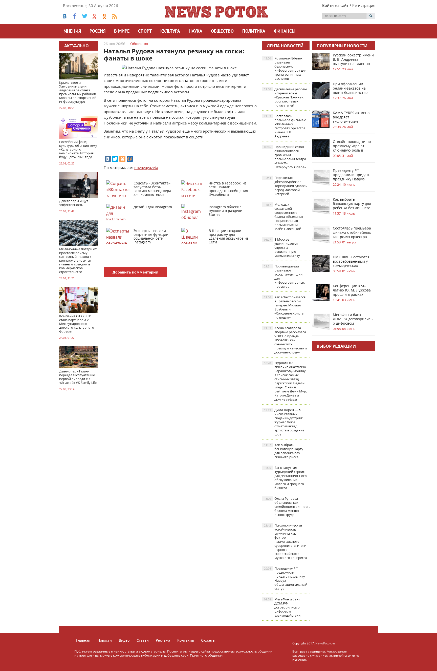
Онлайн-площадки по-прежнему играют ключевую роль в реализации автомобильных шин (352, 145)
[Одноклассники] (122, 159)
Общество (222, 31)
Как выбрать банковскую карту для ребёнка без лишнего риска (283, 451)
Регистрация (363, 5)
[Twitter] (115, 159)
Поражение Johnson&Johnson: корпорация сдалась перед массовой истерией (285, 185)
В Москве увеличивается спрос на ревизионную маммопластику (282, 247)
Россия (97, 31)
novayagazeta (146, 167)
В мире (121, 31)
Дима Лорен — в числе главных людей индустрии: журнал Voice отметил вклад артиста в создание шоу (284, 422)
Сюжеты (208, 640)
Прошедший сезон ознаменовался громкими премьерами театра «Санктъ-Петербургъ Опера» (285, 156)
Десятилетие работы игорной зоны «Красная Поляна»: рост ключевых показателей (285, 97)
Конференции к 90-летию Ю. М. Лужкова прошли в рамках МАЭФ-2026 (352, 290)
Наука (195, 31)
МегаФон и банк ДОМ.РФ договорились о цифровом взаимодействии (282, 607)
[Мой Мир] (130, 159)
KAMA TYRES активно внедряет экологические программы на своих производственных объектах (351, 117)
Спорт (145, 31)
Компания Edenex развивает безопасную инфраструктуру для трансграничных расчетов (285, 68)
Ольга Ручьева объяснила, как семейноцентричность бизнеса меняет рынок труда (287, 506)
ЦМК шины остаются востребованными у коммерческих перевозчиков (351, 261)
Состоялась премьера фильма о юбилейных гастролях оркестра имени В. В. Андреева (285, 126)
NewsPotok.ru (325, 643)
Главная (83, 640)
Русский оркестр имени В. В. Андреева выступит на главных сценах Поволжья (353, 59)
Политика (253, 31)
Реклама (163, 640)
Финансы (284, 31)
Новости (104, 640)
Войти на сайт (335, 5)
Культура (170, 31)
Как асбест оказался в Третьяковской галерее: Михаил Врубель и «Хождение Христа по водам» (284, 307)
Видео (124, 640)
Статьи (143, 640)
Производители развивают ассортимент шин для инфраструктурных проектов (284, 276)
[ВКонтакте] (108, 159)
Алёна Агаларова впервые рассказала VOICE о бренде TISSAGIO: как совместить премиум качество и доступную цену (285, 340)
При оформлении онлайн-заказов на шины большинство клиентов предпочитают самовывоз (350, 88)
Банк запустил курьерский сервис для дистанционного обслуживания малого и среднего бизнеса (285, 477)
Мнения (72, 31)
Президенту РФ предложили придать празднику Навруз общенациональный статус (285, 578)
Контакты (185, 640)
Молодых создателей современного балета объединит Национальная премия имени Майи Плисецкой (283, 216)
